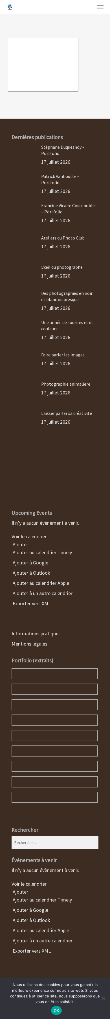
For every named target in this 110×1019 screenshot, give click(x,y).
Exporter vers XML (31, 603)
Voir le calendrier (30, 536)
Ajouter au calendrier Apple (40, 583)
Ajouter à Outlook (31, 573)
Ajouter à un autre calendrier (42, 593)
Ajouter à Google (30, 562)
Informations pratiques (36, 633)
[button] (100, 7)
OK (56, 1010)
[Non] (103, 998)
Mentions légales (29, 643)
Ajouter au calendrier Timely (42, 552)
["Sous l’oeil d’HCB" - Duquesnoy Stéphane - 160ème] (43, 64)
